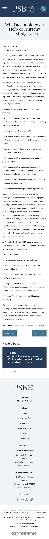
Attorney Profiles (24, 418)
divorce (23, 63)
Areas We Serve (24, 428)
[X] (26, 499)
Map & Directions (24, 465)
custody (16, 63)
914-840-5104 (24, 400)
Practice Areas (24, 423)
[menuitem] (13, 526)
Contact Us (24, 438)
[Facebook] (17, 499)
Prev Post (9, 333)
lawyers (10, 82)
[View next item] (14, 371)
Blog (24, 433)
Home (24, 413)
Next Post (39, 333)
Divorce (41, 325)
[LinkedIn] (22, 499)
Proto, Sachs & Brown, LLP (34, 316)
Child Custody (18, 325)
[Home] (23, 8)
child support (34, 63)
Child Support (31, 325)
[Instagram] (31, 499)
